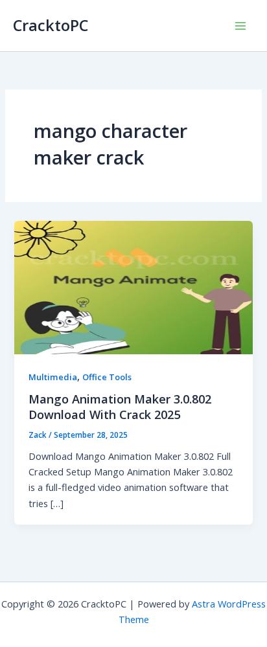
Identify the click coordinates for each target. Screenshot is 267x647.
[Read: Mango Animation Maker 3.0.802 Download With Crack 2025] (133, 286)
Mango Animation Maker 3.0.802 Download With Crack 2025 (120, 406)
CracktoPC (50, 25)
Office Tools (107, 377)
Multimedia (53, 377)
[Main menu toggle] (240, 26)
